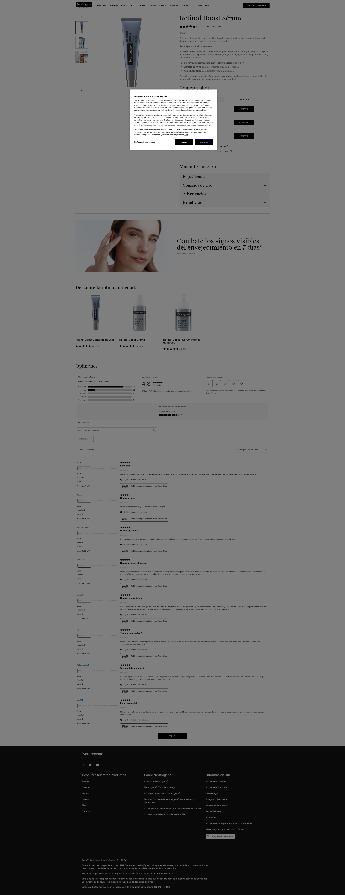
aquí (186, 135)
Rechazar (204, 142)
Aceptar (184, 142)
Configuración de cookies (144, 142)
